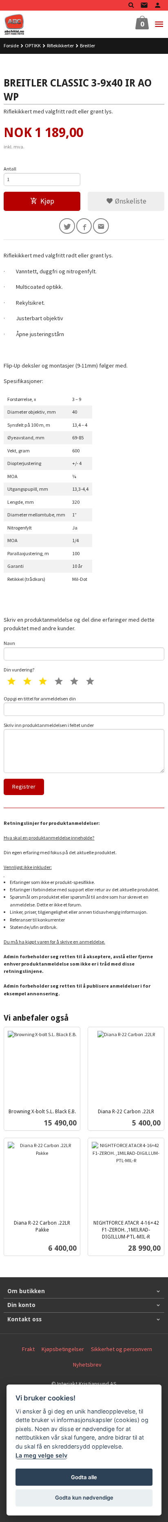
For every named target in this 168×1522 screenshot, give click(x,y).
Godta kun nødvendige (84, 1497)
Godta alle (84, 1477)
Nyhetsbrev (87, 1364)
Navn (9, 643)
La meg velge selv (41, 1455)
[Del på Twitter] (67, 226)
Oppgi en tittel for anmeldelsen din (40, 699)
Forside (11, 45)
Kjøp (47, 201)
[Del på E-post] (101, 226)
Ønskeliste (129, 201)
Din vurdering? (19, 670)
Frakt (28, 1349)
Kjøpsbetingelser (63, 1349)
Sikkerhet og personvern (121, 1349)
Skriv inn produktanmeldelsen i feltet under (49, 725)
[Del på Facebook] (84, 226)
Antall (10, 169)
